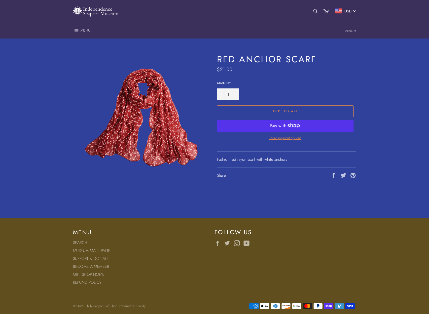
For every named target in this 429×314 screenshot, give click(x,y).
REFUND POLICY (87, 282)
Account (350, 30)
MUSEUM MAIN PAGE (91, 250)
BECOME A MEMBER (91, 266)
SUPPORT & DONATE (91, 258)
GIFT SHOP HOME (89, 274)
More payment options (285, 138)
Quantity (224, 83)
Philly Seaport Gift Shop (101, 306)
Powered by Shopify (132, 306)
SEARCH (80, 242)
